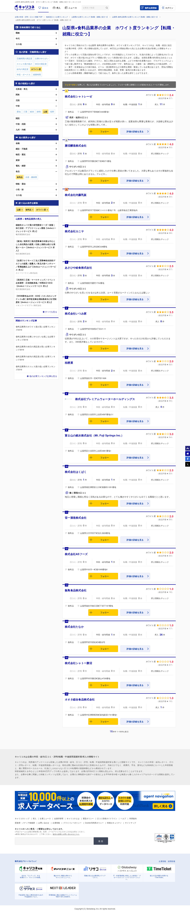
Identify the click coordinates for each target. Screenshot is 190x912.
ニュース (72, 7)
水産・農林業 (31, 177)
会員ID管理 (58, 818)
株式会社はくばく (76, 472)
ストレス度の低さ (24, 63)
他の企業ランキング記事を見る (43, 376)
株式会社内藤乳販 (76, 195)
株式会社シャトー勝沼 (78, 663)
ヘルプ (123, 818)
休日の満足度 (41, 63)
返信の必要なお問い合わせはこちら (66, 834)
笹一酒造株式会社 (76, 518)
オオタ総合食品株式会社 (80, 699)
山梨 (19, 209)
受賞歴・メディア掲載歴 (25, 822)
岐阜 (32, 111)
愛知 (19, 111)
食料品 (28, 209)
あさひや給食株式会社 (78, 268)
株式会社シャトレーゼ (78, 96)
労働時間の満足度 (24, 58)
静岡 (39, 111)
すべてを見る (51, 311)
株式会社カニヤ (74, 231)
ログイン (169, 7)
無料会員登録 (151, 7)
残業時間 (37, 74)
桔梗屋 (69, 363)
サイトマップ (130, 822)
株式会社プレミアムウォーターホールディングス (105, 399)
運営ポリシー (88, 818)
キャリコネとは (73, 818)
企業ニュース (45, 818)
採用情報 (171, 861)
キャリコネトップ (22, 818)
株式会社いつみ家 (76, 313)
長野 (52, 111)
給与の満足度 (22, 69)
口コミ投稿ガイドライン (107, 818)
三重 (25, 111)
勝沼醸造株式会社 (76, 145)
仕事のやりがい (42, 58)
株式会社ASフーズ (76, 554)
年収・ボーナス (23, 74)
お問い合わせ (43, 822)
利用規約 (133, 818)
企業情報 (56, 822)
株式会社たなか (74, 627)
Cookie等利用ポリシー (94, 822)
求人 (58, 7)
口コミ (45, 7)
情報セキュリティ (114, 822)
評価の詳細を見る (135, 131)
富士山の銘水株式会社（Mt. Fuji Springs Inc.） (94, 435)
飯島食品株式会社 (76, 590)
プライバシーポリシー (72, 822)
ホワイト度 (41, 209)
